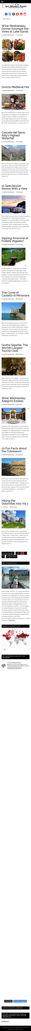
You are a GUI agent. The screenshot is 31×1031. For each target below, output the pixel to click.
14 (7, 556)
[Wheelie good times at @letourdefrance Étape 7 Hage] (15, 974)
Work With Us (11, 1029)
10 (25, 553)
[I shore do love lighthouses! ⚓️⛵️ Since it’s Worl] (15, 827)
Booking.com (5, 1021)
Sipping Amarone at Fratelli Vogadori (15, 239)
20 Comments (19, 354)
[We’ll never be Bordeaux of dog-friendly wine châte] (15, 859)
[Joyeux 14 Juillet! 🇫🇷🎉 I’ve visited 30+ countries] (15, 941)
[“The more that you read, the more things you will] (15, 794)
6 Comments (19, 404)
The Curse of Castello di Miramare (15, 294)
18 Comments (19, 90)
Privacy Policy (19, 1029)
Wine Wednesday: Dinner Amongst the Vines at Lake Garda (15, 28)
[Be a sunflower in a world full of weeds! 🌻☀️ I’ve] (15, 843)
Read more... (12, 620)
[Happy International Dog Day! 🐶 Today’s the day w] (15, 695)
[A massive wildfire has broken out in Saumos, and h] (15, 908)
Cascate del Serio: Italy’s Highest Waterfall (13, 135)
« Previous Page (7, 553)
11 (3, 556)
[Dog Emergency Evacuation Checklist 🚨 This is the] (15, 876)
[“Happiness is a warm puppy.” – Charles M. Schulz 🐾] (15, 991)
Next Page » (13, 556)
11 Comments (19, 35)
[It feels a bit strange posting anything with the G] (15, 892)
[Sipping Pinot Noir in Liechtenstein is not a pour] (15, 745)
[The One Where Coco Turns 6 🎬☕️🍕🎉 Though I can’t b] (15, 958)
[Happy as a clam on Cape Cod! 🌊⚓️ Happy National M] (15, 761)
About (27, 1027)
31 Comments (19, 192)
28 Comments (19, 299)
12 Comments (19, 244)
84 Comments (13, 507)
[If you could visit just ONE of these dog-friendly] (15, 712)
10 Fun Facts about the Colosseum (14, 450)
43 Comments (19, 454)
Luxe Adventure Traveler (15, 6)
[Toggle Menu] (2, 1)
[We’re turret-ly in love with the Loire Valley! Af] (15, 925)
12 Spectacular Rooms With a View (15, 187)
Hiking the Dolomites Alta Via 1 (15, 502)
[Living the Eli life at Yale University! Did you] (15, 728)
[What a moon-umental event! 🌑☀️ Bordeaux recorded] (15, 777)
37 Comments (19, 141)
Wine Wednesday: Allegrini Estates (14, 399)
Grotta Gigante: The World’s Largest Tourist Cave (15, 347)
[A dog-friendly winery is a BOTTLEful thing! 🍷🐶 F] (15, 679)
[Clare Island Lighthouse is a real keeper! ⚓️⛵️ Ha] (15, 810)
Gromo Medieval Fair (15, 87)
